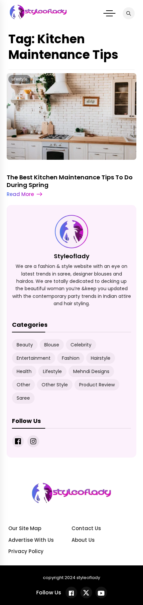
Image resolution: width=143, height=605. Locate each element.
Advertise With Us (31, 539)
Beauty (25, 344)
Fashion (70, 358)
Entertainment (34, 358)
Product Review (97, 384)
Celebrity (81, 344)
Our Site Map (24, 528)
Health (24, 371)
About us (83, 539)
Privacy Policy (26, 551)
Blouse (51, 344)
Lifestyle (19, 79)
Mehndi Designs (91, 371)
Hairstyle (100, 358)
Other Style (55, 384)
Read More (20, 194)
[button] (109, 13)
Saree (23, 398)
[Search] (129, 13)
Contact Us (86, 528)
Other (23, 384)
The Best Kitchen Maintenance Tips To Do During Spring (70, 181)
